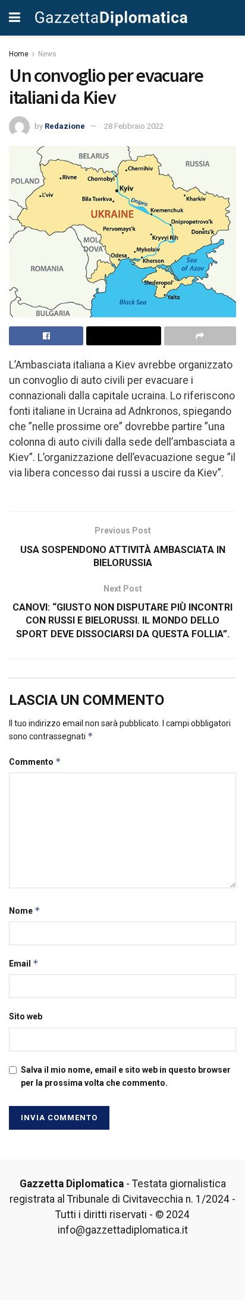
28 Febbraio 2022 (134, 126)
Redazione (65, 126)
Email (24, 963)
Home (19, 54)
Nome (24, 910)
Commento (35, 761)
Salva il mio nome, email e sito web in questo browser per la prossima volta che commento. (126, 1076)
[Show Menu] (14, 18)
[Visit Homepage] (111, 17)
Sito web (25, 1016)
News (47, 54)
